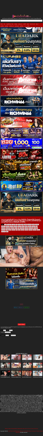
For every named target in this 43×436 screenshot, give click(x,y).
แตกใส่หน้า (9, 224)
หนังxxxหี (11, 226)
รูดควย (23, 226)
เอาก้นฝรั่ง (13, 224)
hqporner (22, 229)
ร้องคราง (19, 226)
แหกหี (5, 224)
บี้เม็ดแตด (29, 226)
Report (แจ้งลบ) (21, 324)
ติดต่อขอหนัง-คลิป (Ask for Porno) (24, 428)
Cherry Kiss (3, 231)
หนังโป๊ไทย (21, 26)
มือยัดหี (26, 226)
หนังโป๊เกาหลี (11, 26)
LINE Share (26, 307)
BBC (7, 231)
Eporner (38, 229)
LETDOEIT (30, 229)
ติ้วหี (36, 226)
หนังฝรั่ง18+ (3, 226)
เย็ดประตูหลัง (29, 224)
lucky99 (7, 335)
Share (16, 307)
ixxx (19, 229)
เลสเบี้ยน (28, 26)
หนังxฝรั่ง (7, 226)
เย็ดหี (22, 224)
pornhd (10, 229)
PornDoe (26, 229)
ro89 (6, 229)
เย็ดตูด (33, 224)
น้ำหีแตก (33, 226)
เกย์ (24, 26)
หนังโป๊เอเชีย (17, 26)
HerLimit (34, 229)
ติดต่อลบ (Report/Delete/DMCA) (11, 428)
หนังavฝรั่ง (15, 226)
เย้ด (16, 224)
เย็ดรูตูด (25, 224)
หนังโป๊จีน (2, 26)
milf (16, 229)
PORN (6, 332)
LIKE (21, 304)
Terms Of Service (34, 428)
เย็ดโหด (19, 224)
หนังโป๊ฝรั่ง (6, 26)
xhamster (3, 229)
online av (13, 229)
